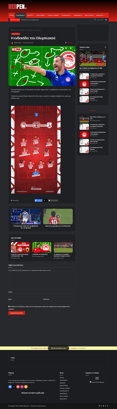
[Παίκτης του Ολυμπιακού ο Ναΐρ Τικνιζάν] (84, 91)
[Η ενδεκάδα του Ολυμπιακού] (41, 247)
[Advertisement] (75, 5)
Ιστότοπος (46, 299)
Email (10, 299)
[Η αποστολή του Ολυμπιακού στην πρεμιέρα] (84, 84)
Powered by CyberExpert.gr (38, 406)
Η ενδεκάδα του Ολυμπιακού (39, 254)
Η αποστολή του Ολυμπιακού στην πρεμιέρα (33, 19)
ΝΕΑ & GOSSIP (89, 15)
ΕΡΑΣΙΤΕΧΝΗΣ (40, 15)
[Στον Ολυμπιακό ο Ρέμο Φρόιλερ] (84, 99)
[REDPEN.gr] (17, 6)
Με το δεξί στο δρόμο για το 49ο (91, 68)
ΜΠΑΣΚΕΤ (30, 15)
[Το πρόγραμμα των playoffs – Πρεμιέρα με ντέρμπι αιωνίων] (63, 247)
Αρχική (14, 30)
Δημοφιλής (92, 110)
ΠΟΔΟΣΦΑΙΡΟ (20, 15)
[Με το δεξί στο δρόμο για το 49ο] (84, 119)
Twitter (13, 358)
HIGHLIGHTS (99, 15)
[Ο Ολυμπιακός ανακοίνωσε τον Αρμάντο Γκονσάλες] (84, 76)
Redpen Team (17, 42)
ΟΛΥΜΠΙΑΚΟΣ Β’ (65, 15)
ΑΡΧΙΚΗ (12, 15)
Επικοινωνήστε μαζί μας (32, 393)
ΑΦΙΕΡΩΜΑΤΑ (78, 15)
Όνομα (10, 292)
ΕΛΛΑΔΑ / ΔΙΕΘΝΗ (53, 15)
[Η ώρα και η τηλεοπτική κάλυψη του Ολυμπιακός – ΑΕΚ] (20, 247)
